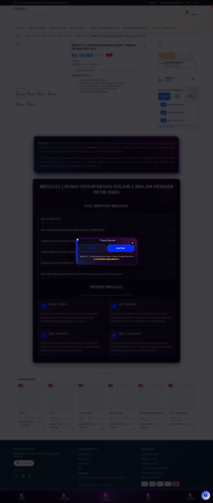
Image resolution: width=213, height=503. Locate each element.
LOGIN (92, 248)
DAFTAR (120, 248)
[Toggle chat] (205, 495)
